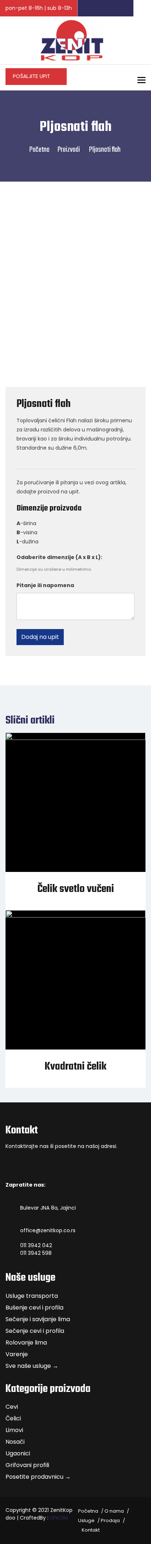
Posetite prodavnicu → (38, 1477)
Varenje (16, 1354)
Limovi (14, 1430)
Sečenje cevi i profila (34, 1331)
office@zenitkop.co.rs (48, 1230)
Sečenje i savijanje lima (37, 1319)
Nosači (15, 1442)
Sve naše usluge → (31, 1366)
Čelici (13, 1418)
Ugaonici (17, 1453)
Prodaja (110, 1520)
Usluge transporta (31, 1296)
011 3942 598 (36, 1253)
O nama (114, 1511)
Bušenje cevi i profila (34, 1307)
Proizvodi (69, 149)
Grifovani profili (27, 1465)
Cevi (11, 1407)
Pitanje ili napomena (45, 585)
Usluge (86, 1520)
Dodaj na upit (40, 637)
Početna (39, 149)
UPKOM (59, 1517)
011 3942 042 (36, 1245)
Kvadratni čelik (75, 1066)
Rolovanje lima (26, 1342)
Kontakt (91, 1529)
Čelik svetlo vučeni (75, 889)
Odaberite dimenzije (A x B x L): (59, 557)
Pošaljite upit (32, 76)
